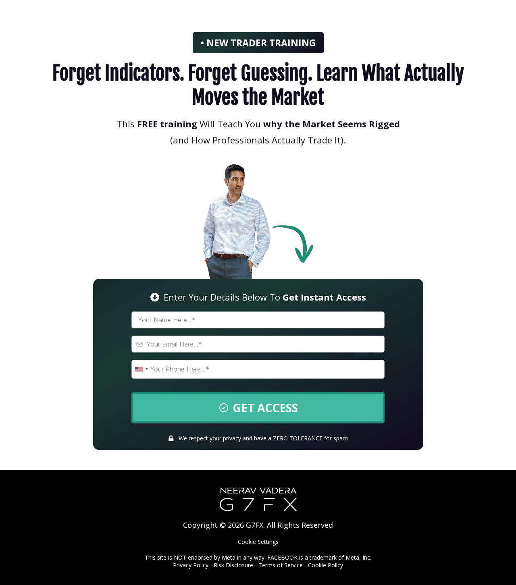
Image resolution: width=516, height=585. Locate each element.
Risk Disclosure (233, 565)
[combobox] (141, 369)
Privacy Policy (190, 565)
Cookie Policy (325, 565)
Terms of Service (280, 565)
